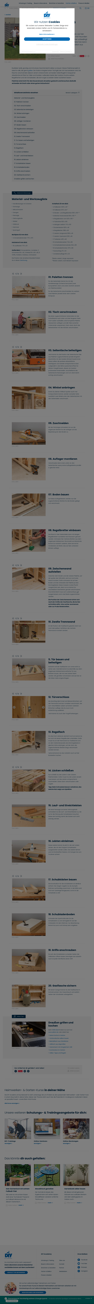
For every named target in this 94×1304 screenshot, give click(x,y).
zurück (8, 15)
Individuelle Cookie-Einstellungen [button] (47, 44)
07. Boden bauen (20, 125)
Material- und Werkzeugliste (24, 98)
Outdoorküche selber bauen (59, 1038)
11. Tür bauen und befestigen (24, 140)
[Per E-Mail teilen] (86, 56)
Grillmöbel (55, 1030)
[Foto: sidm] (28, 287)
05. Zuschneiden (20, 117)
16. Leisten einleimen (21, 159)
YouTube (84, 1263)
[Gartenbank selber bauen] (76, 1175)
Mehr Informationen (46, 34)
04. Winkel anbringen (21, 113)
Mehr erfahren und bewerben (32, 1292)
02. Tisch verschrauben (22, 106)
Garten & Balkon (13, 8)
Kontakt (61, 1264)
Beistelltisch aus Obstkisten (58, 1041)
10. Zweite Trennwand (22, 136)
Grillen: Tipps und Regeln (57, 1053)
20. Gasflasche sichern (22, 175)
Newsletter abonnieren (16, 1272)
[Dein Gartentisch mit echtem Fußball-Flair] (18, 1175)
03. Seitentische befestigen (24, 109)
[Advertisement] (47, 1226)
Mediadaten (63, 1271)
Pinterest (84, 1267)
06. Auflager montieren (22, 121)
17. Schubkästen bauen (22, 163)
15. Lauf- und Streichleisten (23, 156)
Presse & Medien (46, 1275)
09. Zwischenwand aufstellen (24, 133)
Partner (61, 1268)
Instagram (84, 1271)
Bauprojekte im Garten (28, 8)
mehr (21, 1205)
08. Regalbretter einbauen (23, 129)
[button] (13, 273)
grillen (30, 70)
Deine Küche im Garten (57, 1035)
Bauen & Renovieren (47, 1264)
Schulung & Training (47, 1260)
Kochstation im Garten (57, 1050)
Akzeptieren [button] (47, 39)
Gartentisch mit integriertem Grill (60, 1047)
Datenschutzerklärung (66, 52)
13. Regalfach (18, 148)
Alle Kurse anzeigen (11, 1103)
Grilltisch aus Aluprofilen (57, 1044)
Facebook (84, 1260)
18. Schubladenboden (21, 167)
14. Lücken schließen (21, 152)
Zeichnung (23, 260)
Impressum (55, 52)
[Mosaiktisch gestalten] (47, 1175)
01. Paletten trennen (21, 102)
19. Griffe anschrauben (22, 171)
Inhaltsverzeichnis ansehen (45, 92)
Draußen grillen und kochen (24, 179)
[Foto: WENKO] (29, 1034)
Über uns (62, 1260)
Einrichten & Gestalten (48, 1268)
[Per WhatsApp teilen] (88, 56)
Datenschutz (34, 1301)
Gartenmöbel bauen (43, 8)
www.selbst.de (53, 1032)
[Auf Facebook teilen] (78, 56)
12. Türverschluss (20, 144)
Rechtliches (53, 1301)
